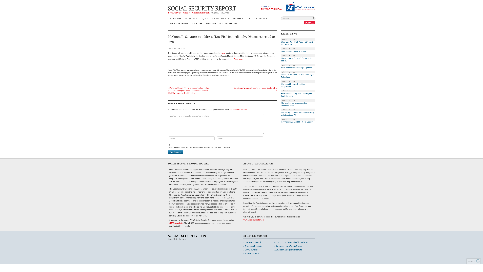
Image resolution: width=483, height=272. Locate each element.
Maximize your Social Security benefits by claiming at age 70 (297, 113)
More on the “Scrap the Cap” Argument (296, 67)
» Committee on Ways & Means (288, 246)
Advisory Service (258, 18)
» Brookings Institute (252, 246)
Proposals (239, 18)
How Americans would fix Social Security (297, 122)
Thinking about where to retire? (293, 51)
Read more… (239, 59)
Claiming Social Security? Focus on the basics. (296, 59)
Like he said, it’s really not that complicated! (293, 85)
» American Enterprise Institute (288, 250)
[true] (313, 18)
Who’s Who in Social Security (222, 23)
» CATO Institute (250, 250)
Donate (309, 22)
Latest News (191, 18)
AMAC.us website (176, 223)
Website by (471, 261)
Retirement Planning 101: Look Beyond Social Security (296, 94)
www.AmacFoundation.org (253, 219)
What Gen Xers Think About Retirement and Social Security (297, 43)
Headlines (175, 18)
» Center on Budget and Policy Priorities (291, 242)
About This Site (220, 18)
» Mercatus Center (251, 253)
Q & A (205, 18)
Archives (197, 23)
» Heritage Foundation (253, 242)
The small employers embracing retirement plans (294, 104)
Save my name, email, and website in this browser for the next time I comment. (199, 147)
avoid (223, 53)
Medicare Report (179, 23)
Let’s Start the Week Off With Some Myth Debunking (297, 75)
